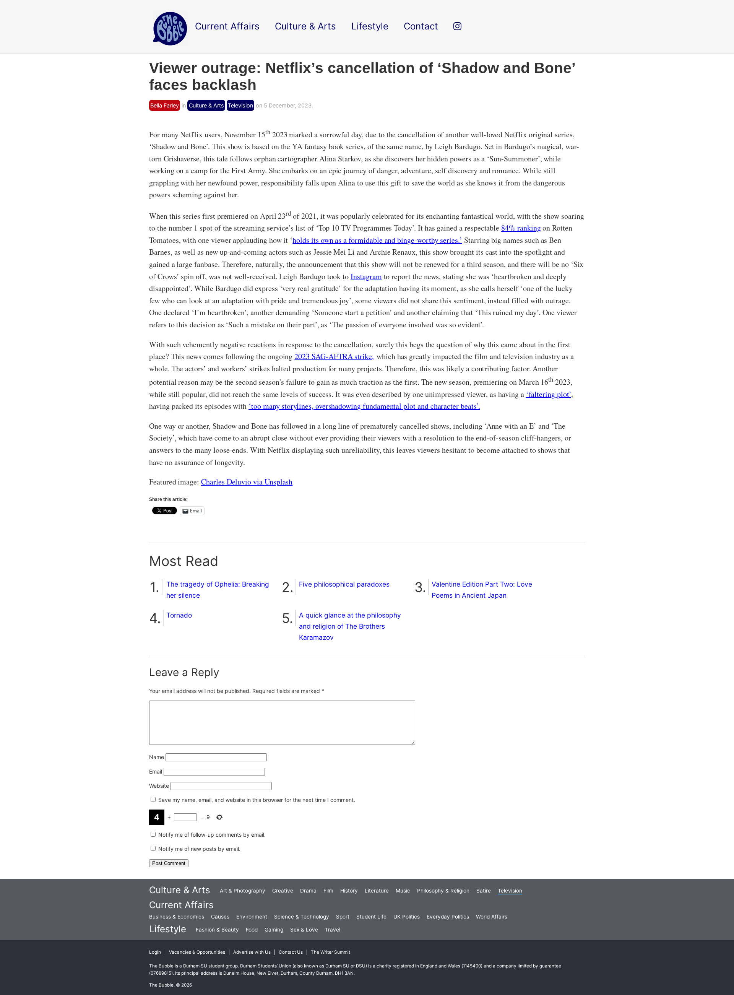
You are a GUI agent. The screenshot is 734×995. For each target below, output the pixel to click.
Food (252, 930)
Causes (220, 917)
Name (156, 757)
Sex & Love (304, 930)
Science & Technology (301, 917)
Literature (377, 891)
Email (155, 771)
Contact (421, 26)
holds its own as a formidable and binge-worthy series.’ (377, 240)
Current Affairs (181, 904)
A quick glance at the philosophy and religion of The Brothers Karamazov (350, 626)
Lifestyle (167, 929)
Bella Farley (164, 105)
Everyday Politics (448, 917)
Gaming (274, 930)
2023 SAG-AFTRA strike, (334, 356)
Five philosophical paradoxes (344, 584)
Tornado (179, 615)
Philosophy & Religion (443, 891)
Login (155, 952)
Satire (483, 891)
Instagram (366, 276)
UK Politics (406, 917)
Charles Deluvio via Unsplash (246, 481)
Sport (342, 917)
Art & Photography (242, 891)
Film (328, 891)
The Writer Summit (330, 952)
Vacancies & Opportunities (197, 952)
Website (159, 785)
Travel (332, 930)
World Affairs (491, 917)
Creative (282, 891)
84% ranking (521, 228)
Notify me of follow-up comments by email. (212, 834)
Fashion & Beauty (217, 930)
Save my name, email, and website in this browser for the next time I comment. (256, 800)
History (349, 891)
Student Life (371, 917)
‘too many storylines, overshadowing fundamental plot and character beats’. (364, 406)
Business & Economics (176, 917)
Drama (308, 891)
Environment (251, 917)
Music (403, 891)
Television (240, 105)
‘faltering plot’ (548, 394)
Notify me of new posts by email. (199, 848)
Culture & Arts (206, 105)
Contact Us (291, 952)
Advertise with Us (252, 952)
